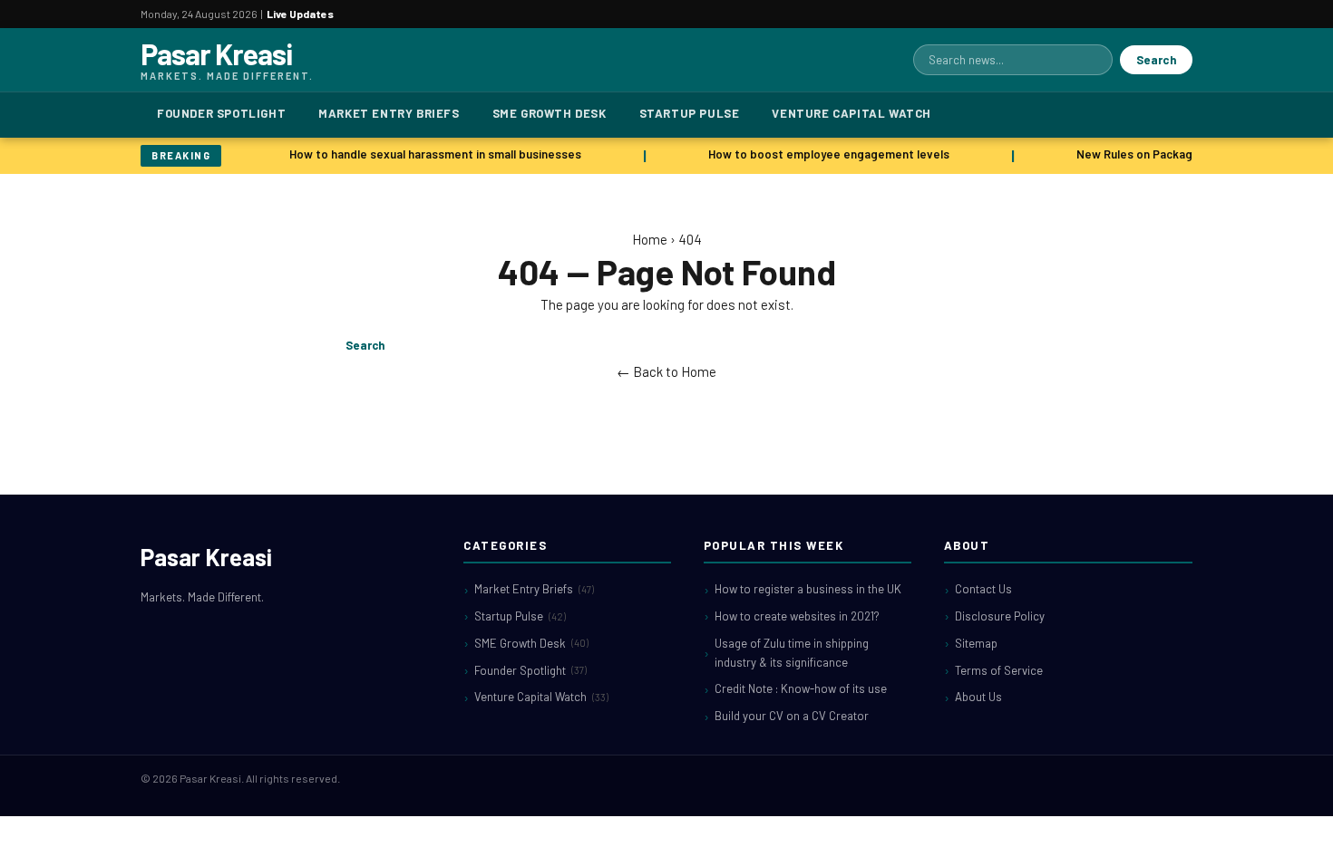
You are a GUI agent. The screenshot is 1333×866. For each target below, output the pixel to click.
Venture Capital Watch (851, 113)
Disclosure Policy (1000, 616)
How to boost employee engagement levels (826, 154)
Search (1156, 60)
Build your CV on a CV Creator (792, 715)
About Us (978, 696)
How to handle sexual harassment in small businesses (433, 154)
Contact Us (983, 589)
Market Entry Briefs (388, 113)
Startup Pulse (689, 113)
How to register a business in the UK (808, 589)
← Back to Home (666, 371)
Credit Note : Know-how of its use (801, 688)
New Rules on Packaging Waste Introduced (1190, 154)
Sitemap (976, 643)
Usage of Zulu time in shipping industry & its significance (792, 652)
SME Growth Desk (549, 113)
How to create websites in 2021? (797, 616)
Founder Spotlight (221, 113)
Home (649, 239)
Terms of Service (999, 670)
